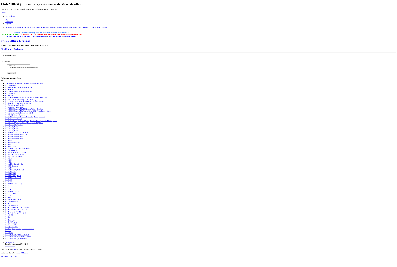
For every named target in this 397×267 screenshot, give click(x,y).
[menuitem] (6, 20)
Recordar (12, 65)
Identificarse (6, 49)
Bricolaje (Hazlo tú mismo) (15, 40)
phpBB (14, 249)
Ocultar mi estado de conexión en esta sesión (23, 68)
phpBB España (23, 253)
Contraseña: (6, 61)
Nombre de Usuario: (9, 56)
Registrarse (18, 49)
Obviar (3, 13)
